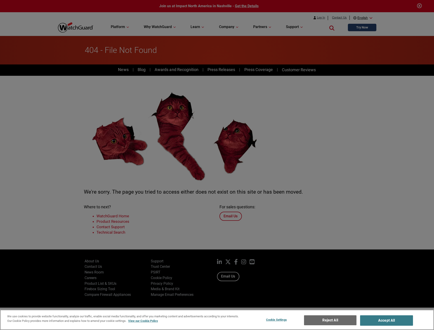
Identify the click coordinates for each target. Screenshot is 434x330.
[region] (217, 320)
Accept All (386, 320)
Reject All (330, 320)
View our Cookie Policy (143, 320)
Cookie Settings (276, 319)
